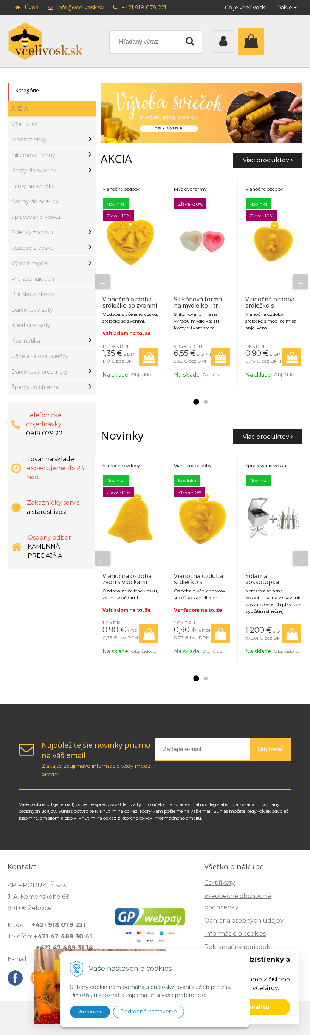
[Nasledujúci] (300, 281)
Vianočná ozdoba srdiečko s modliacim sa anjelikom (269, 308)
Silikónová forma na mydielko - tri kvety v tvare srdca (200, 305)
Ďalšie (285, 7)
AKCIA (19, 108)
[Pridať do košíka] (149, 357)
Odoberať (270, 749)
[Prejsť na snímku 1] (196, 402)
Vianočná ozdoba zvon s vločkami (127, 579)
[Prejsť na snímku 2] (205, 402)
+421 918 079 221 (143, 7)
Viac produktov (267, 160)
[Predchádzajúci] (102, 281)
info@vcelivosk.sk (80, 7)
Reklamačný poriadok (237, 946)
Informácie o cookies (235, 933)
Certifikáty (219, 882)
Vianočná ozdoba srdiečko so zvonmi (129, 302)
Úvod (32, 7)
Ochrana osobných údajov (244, 920)
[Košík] (253, 41)
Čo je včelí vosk (245, 7)
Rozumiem (90, 1012)
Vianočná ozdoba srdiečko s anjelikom (198, 582)
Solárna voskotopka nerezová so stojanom (262, 585)
